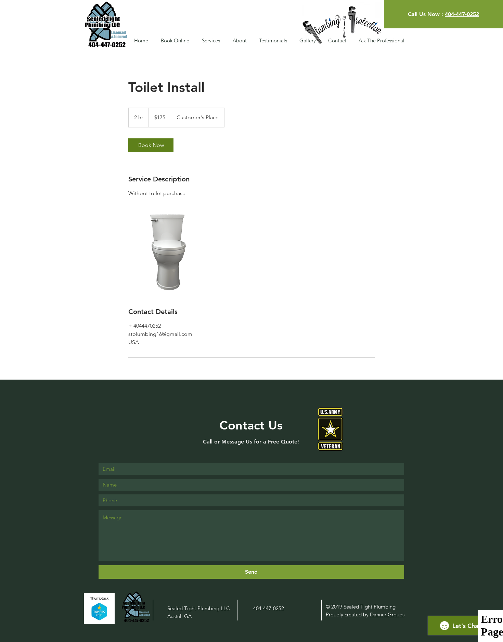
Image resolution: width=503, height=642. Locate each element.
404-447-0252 (462, 14)
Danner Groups (387, 614)
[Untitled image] (168, 252)
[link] (150, 145)
